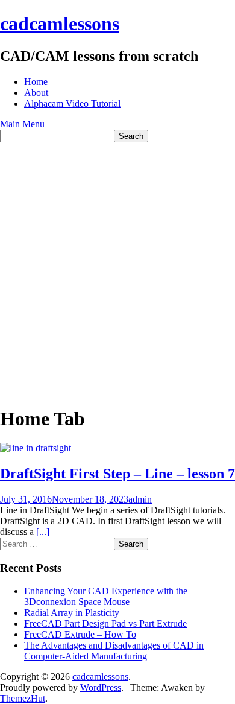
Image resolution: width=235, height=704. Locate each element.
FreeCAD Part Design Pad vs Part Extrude (105, 623)
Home (36, 82)
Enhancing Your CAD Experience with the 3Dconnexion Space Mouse (105, 596)
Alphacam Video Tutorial (72, 103)
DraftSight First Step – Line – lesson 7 (117, 473)
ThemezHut (22, 698)
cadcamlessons (59, 23)
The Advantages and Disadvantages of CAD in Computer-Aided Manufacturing (114, 650)
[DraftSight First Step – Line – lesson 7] (35, 448)
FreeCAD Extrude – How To (80, 634)
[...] (42, 532)
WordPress (100, 687)
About (36, 92)
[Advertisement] (117, 266)
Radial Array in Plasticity (71, 612)
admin (140, 499)
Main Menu (22, 124)
